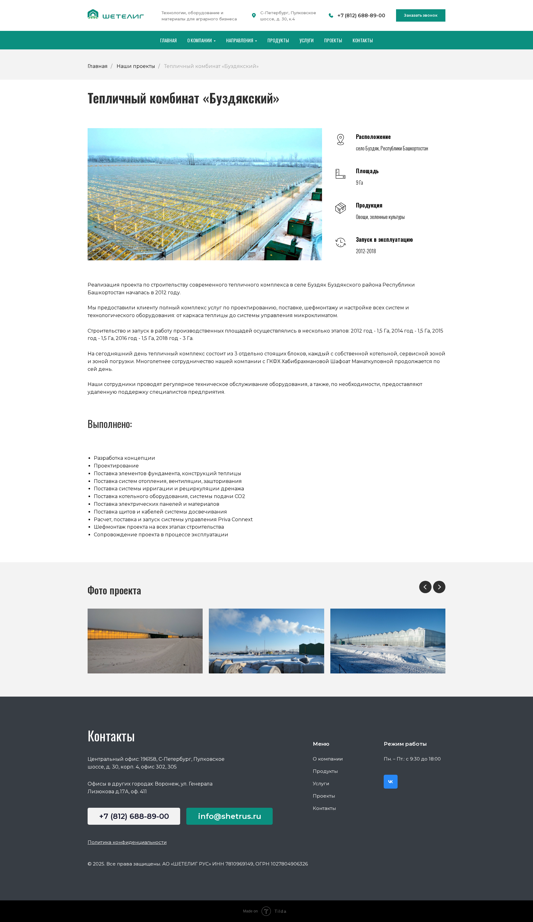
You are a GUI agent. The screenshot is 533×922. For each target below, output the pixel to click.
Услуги (307, 40)
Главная (168, 40)
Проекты (333, 40)
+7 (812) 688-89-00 (361, 16)
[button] (420, 15)
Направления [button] (239, 40)
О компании (328, 759)
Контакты (363, 40)
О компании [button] (199, 40)
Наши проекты (136, 66)
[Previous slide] (425, 587)
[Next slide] (439, 587)
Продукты (278, 40)
